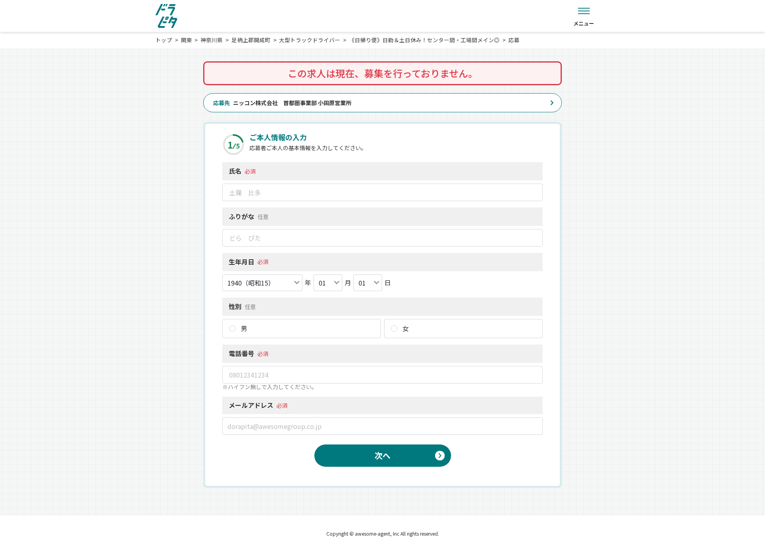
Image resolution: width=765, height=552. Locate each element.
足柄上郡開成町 (251, 40)
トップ (163, 40)
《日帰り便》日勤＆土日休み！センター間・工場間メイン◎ (424, 40)
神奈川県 (211, 40)
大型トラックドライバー (309, 40)
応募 (514, 40)
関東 (186, 40)
